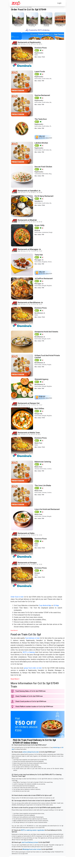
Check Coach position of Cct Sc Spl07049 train (30, 701)
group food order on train (33, 668)
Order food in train (17, 597)
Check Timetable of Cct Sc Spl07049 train (29, 696)
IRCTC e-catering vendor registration (33, 830)
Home (11, 7)
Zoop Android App (45, 605)
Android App (56, 747)
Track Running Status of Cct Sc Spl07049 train (30, 691)
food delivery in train (32, 638)
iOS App (56, 605)
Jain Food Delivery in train (29, 842)
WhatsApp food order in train (32, 849)
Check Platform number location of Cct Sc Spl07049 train (34, 706)
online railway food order (31, 752)
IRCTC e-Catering (29, 652)
